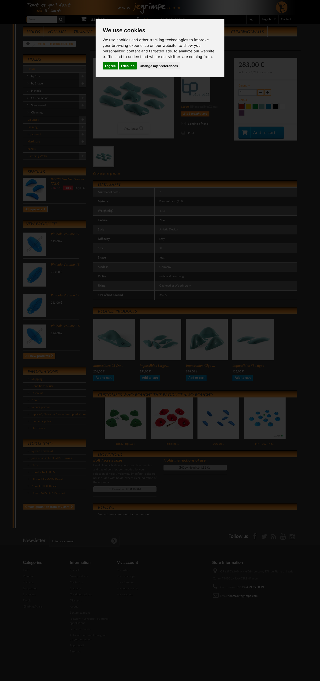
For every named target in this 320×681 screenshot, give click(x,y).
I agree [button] (110, 66)
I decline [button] (127, 66)
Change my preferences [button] (159, 66)
